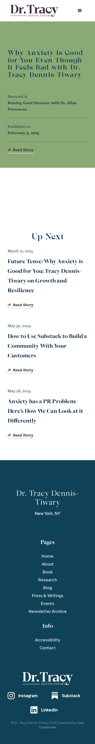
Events (47, 603)
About (48, 564)
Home (47, 556)
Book (48, 571)
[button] (79, 10)
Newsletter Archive (48, 611)
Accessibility (47, 639)
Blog (47, 587)
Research (47, 579)
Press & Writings (47, 595)
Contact (48, 647)
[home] (33, 11)
